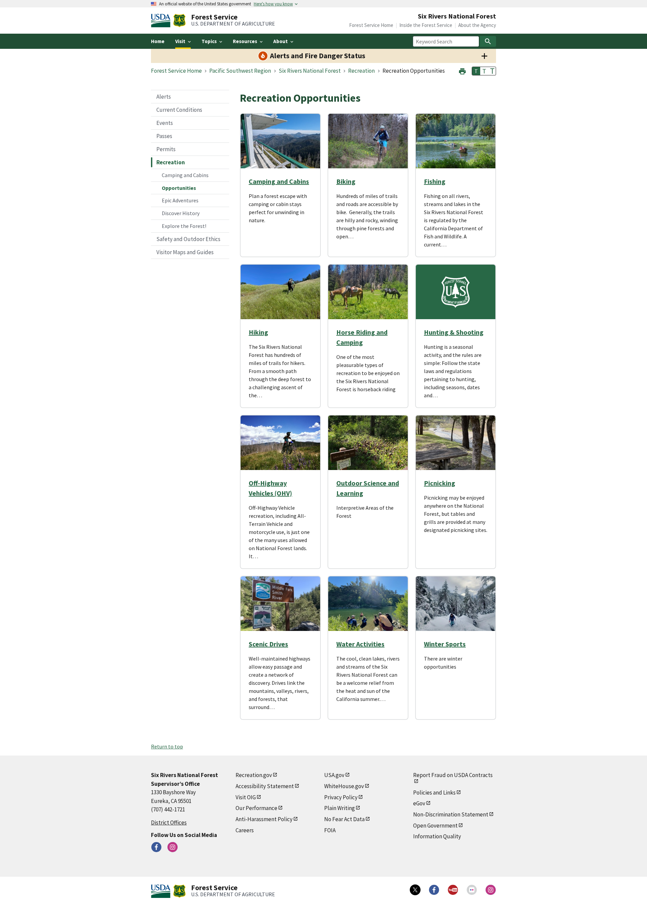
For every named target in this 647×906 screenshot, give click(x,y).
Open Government (435, 825)
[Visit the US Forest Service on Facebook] (434, 889)
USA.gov (334, 775)
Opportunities (179, 187)
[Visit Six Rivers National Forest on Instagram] (172, 847)
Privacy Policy (341, 797)
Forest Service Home (371, 25)
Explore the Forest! (184, 226)
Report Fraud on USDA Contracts (453, 775)
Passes (164, 136)
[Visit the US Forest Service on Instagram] (490, 889)
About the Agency (477, 25)
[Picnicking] (455, 442)
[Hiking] (280, 292)
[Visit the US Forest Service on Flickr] (471, 889)
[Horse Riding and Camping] (368, 292)
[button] (462, 70)
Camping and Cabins (185, 175)
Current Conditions (179, 109)
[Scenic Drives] (280, 603)
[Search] (488, 41)
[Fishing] (455, 141)
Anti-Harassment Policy (264, 819)
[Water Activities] (368, 603)
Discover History (180, 213)
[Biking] (368, 141)
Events (164, 123)
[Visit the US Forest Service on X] (415, 889)
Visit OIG (246, 797)
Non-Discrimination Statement (450, 814)
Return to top (167, 746)
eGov (419, 803)
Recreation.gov (254, 775)
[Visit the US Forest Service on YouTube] (453, 889)
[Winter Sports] (455, 603)
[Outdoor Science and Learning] (368, 442)
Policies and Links (434, 792)
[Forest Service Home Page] (179, 20)
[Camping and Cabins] (280, 141)
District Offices (169, 822)
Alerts (163, 96)
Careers (245, 830)
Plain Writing (339, 808)
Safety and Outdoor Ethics (188, 239)
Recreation (170, 162)
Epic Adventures (180, 200)
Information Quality (437, 836)
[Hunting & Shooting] (455, 292)
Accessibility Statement (265, 786)
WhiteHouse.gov (344, 786)
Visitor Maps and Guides (185, 252)
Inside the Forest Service (425, 25)
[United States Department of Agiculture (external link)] (162, 20)
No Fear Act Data (344, 819)
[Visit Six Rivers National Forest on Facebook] (156, 847)
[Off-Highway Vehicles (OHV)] (280, 442)
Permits (166, 149)
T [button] (476, 71)
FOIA (330, 830)
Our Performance (256, 808)
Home (157, 41)
